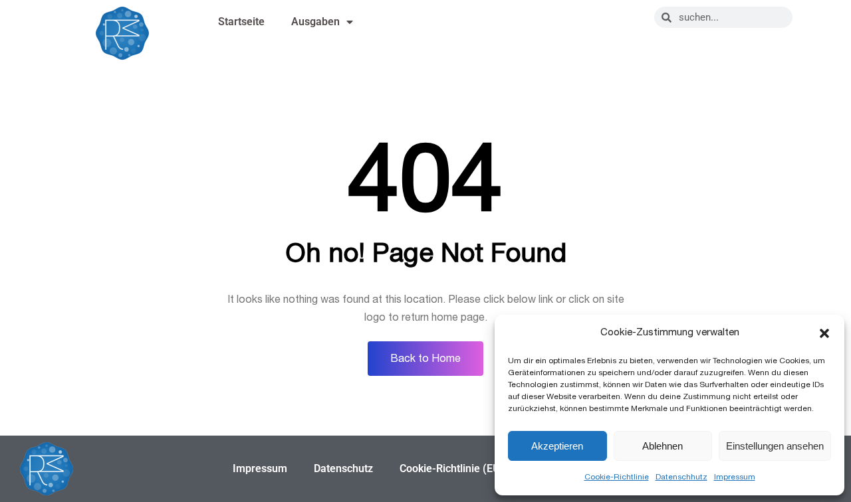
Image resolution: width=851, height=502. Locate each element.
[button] (824, 333)
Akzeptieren (557, 446)
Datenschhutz (681, 477)
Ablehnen (662, 446)
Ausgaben (315, 21)
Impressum (734, 477)
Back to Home (425, 358)
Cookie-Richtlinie (616, 477)
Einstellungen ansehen (775, 446)
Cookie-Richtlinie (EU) (452, 468)
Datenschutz (343, 468)
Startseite (241, 21)
